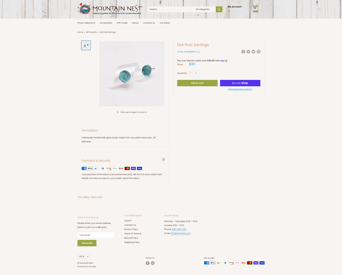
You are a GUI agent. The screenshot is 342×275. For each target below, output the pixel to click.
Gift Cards (122, 22)
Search (128, 220)
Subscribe (86, 243)
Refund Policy (131, 238)
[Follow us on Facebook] (147, 263)
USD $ (81, 256)
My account (235, 6)
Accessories (106, 22)
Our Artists (165, 22)
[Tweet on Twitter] (253, 51)
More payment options (240, 89)
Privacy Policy (131, 229)
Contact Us (149, 22)
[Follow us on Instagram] (153, 263)
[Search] (219, 9)
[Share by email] (258, 51)
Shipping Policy (132, 242)
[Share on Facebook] (243, 51)
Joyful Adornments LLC (188, 51)
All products (91, 32)
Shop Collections (86, 22)
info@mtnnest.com (181, 233)
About (135, 22)
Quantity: (182, 73)
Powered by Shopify (86, 266)
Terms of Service (132, 233)
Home (80, 32)
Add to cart (197, 83)
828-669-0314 (179, 229)
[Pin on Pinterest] (248, 51)
